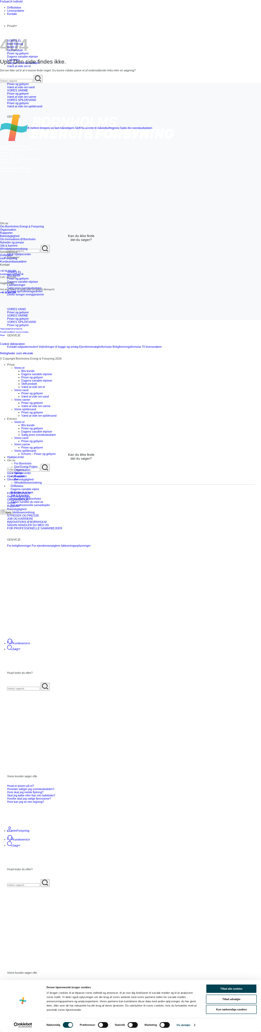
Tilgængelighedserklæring (11, 329)
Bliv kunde (28, 371)
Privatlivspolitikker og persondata (14, 332)
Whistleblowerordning (28, 482)
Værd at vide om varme (35, 406)
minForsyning (20, 830)
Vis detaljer (183, 1025)
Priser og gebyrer (32, 377)
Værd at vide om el (33, 386)
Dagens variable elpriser (36, 374)
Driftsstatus (14, 7)
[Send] (45, 249)
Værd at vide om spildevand (38, 415)
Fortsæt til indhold (11, 1)
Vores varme (22, 399)
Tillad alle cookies (231, 988)
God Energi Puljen (25, 466)
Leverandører (15, 10)
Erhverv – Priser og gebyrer (38, 453)
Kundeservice (21, 643)
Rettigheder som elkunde (16, 353)
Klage (2, 335)
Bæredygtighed (24, 479)
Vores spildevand (25, 409)
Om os (11, 479)
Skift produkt (29, 383)
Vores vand (21, 390)
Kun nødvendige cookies (231, 1009)
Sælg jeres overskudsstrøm (38, 434)
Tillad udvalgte (231, 999)
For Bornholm (22, 463)
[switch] (103, 1025)
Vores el (19, 367)
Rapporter (20, 476)
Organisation (22, 469)
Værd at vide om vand (35, 396)
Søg (15, 649)
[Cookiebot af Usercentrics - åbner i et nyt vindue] (23, 1025)
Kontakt (12, 13)
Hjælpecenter (15, 457)
